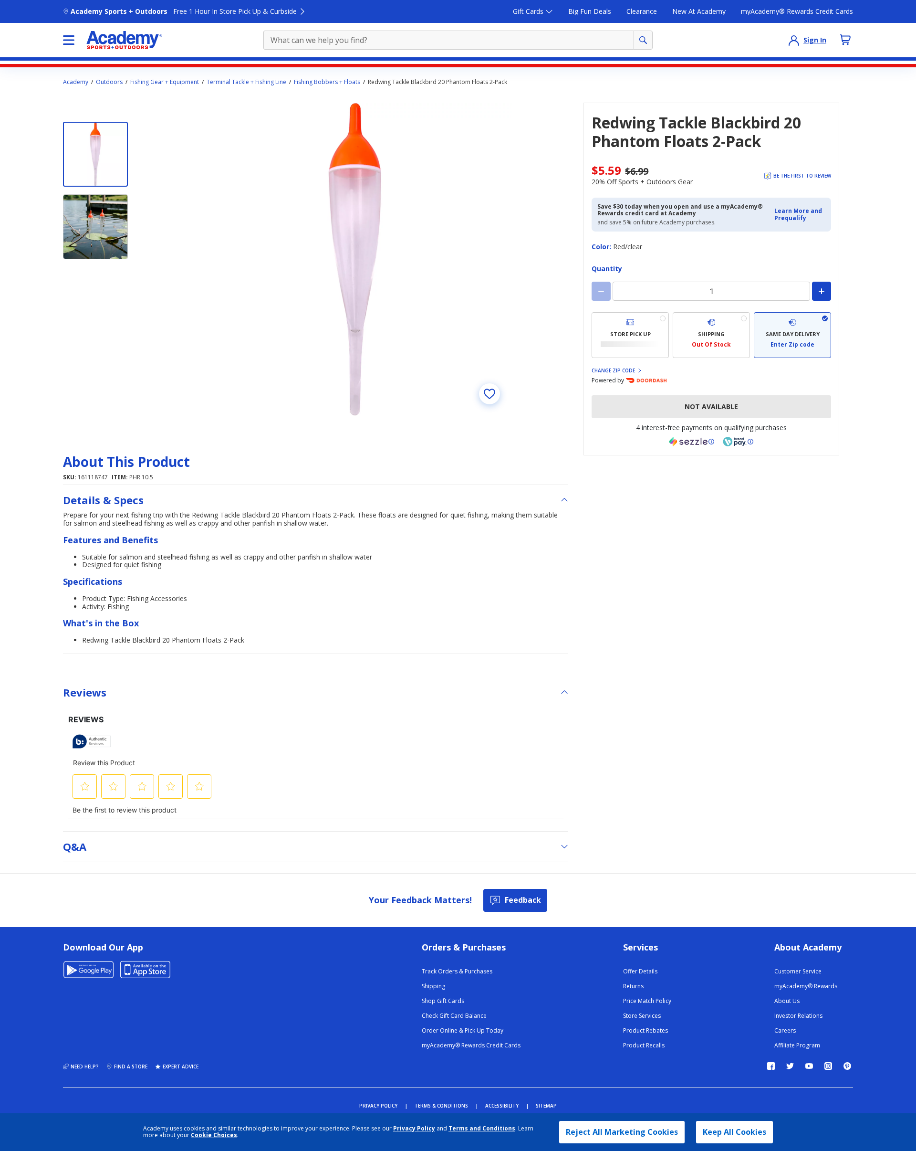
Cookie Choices (214, 1135)
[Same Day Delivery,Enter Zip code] (792, 335)
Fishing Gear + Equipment (164, 82)
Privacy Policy (414, 1128)
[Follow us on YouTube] (809, 1066)
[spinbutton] (711, 291)
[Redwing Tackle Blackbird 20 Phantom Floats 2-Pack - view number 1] (95, 154)
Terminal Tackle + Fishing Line (246, 82)
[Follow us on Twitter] (790, 1066)
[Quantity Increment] (821, 291)
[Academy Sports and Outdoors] (124, 40)
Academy (75, 82)
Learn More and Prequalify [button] (798, 214)
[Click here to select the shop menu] (68, 40)
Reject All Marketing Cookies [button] (622, 1132)
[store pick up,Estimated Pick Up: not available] (630, 335)
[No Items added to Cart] (845, 39)
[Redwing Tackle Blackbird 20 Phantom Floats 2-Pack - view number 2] (95, 227)
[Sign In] (794, 40)
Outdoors (109, 82)
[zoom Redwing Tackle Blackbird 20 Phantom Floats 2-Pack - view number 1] (354, 259)
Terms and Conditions (481, 1128)
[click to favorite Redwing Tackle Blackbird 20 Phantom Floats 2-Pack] (489, 393)
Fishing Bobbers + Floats (327, 82)
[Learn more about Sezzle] (691, 441)
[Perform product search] (643, 40)
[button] (799, 215)
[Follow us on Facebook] (771, 1066)
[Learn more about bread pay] (738, 441)
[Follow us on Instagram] (828, 1066)
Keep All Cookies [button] (734, 1132)
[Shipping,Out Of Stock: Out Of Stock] (711, 335)
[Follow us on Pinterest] (847, 1066)
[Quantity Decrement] (601, 291)
